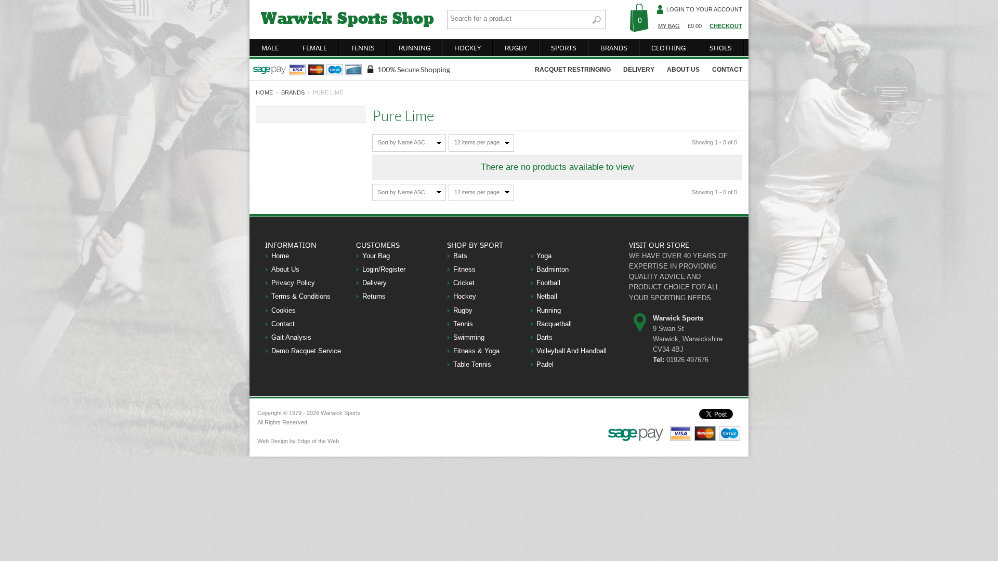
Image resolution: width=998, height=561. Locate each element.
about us (683, 69)
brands (613, 48)
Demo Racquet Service (306, 351)
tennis (363, 48)
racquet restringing (573, 69)
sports (563, 48)
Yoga (543, 256)
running (414, 48)
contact (727, 69)
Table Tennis (472, 364)
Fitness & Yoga (476, 351)
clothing (668, 48)
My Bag (669, 26)
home (264, 92)
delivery (638, 69)
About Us (285, 269)
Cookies (283, 310)
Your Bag (376, 256)
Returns (374, 296)
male (270, 48)
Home (280, 256)
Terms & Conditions (301, 296)
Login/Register (383, 269)
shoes (721, 48)
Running (548, 310)
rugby (516, 48)
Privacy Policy (293, 283)
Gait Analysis (291, 337)
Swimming (468, 337)
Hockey (464, 296)
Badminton (552, 269)
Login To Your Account (704, 9)
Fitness (464, 269)
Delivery (374, 283)
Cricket (464, 283)
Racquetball (554, 324)
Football (548, 283)
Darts (544, 337)
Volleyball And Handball (571, 351)
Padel (545, 364)
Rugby (462, 310)
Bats (460, 256)
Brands (293, 92)
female (315, 48)
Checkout (726, 26)
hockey (467, 48)
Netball (546, 296)
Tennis (463, 324)
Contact (283, 324)
